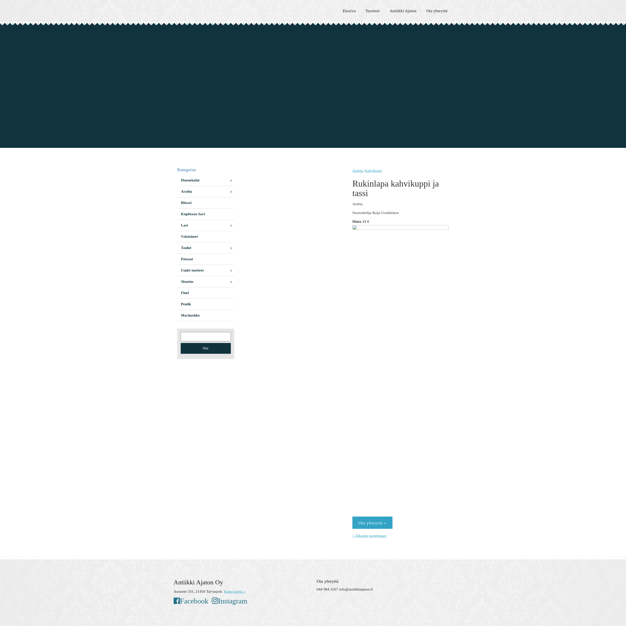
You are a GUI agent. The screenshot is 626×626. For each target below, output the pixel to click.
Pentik (186, 304)
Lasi (184, 225)
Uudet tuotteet (192, 270)
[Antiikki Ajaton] (218, 10)
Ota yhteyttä (436, 11)
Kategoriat (186, 169)
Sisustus (187, 281)
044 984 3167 (327, 589)
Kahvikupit (373, 171)
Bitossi (186, 203)
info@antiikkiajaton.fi (356, 589)
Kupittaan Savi (193, 214)
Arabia (357, 171)
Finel (185, 293)
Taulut (186, 248)
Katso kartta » (235, 591)
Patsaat (187, 259)
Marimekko (190, 315)
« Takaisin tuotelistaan (369, 536)
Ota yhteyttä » (372, 523)
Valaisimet (189, 236)
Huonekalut (190, 180)
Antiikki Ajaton (403, 11)
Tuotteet (373, 11)
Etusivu (349, 11)
